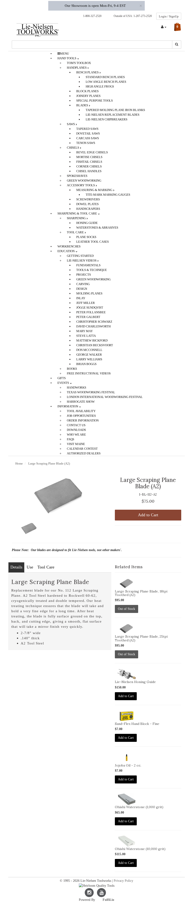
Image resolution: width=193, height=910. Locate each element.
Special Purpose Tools (94, 100)
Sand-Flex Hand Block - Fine (137, 724)
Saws (71, 124)
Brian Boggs (86, 364)
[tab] (16, 567)
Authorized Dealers (84, 453)
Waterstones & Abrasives (97, 227)
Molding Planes (89, 293)
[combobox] (92, 44)
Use (30, 567)
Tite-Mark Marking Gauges (108, 194)
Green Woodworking (93, 279)
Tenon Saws (85, 143)
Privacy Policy (123, 880)
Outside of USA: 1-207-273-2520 (132, 16)
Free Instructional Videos (89, 373)
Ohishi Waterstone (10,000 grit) (140, 849)
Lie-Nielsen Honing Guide (135, 682)
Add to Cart (148, 515)
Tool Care (45, 567)
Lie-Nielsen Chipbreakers (106, 119)
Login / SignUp (169, 16)
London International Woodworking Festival (105, 397)
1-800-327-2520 (91, 16)
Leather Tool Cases (92, 241)
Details (16, 567)
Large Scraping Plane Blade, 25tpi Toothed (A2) (141, 638)
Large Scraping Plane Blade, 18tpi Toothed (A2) (141, 593)
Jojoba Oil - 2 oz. (128, 765)
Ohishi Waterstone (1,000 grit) (139, 807)
